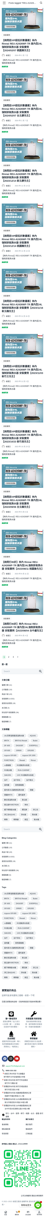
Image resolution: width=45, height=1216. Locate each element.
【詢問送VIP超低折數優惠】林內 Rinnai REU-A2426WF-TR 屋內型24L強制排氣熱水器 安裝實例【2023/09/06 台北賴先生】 (22, 502)
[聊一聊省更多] (11, 1014)
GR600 (18, 750)
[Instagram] (11, 1059)
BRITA (6, 741)
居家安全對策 (7, 703)
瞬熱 (6, 819)
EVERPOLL (33, 745)
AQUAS (33, 736)
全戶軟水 (29, 780)
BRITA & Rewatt (21, 741)
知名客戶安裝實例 (8, 712)
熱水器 (34, 815)
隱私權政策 (6, 1129)
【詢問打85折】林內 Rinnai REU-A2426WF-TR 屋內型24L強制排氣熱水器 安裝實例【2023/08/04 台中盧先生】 (22, 627)
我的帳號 (39, 1214)
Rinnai (33, 760)
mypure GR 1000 (28, 755)
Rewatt (22, 760)
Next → (18, 657)
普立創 (24, 800)
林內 (26, 805)
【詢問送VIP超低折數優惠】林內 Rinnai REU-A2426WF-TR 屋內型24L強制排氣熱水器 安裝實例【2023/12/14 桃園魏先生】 (22, 241)
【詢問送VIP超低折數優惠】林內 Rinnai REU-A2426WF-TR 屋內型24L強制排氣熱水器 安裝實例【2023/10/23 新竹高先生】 (22, 436)
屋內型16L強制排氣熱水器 (14, 790)
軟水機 (36, 819)
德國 (31, 790)
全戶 (6, 780)
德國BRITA (8, 795)
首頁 (5, 1214)
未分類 (4, 708)
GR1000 (30, 750)
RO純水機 (8, 770)
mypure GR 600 (10, 755)
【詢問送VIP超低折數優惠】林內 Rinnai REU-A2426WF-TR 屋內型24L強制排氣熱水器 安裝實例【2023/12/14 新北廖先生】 (22, 175)
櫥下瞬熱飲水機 (10, 810)
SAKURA (7, 775)
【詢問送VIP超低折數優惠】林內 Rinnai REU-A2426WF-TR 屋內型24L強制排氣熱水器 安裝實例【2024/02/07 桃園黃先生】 (22, 45)
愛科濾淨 (21, 795)
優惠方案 (5, 685)
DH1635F (19, 745)
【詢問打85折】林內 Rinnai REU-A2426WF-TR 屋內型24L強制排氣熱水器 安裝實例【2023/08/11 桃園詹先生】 (22, 565)
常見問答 (5, 1134)
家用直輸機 (19, 785)
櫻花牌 (24, 810)
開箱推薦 (5, 717)
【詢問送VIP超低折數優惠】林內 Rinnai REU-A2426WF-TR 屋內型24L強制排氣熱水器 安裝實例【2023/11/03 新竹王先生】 (22, 371)
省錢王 (8, 55)
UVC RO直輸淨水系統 (25, 775)
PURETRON (9, 760)
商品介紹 (5, 694)
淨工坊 (35, 810)
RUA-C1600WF (24, 770)
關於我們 (29, 1124)
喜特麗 (6, 785)
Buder (35, 741)
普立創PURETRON (11, 805)
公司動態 (5, 690)
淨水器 (23, 815)
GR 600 (7, 750)
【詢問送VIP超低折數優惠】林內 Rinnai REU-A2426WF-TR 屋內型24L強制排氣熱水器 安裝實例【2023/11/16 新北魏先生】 (22, 306)
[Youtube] (17, 1059)
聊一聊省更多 (11, 1019)
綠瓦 (26, 819)
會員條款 (5, 1124)
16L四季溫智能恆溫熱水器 (14, 736)
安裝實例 (6, 35)
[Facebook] (5, 1059)
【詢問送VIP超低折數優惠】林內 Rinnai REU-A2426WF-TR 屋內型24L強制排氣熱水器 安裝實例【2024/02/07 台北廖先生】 (22, 110)
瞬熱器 (16, 819)
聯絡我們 (29, 1129)
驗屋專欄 (5, 722)
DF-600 (7, 745)
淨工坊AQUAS (9, 815)
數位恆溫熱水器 (10, 800)
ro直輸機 (7, 765)
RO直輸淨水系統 (23, 765)
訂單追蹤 (29, 1134)
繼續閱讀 (5, 66)
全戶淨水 (17, 780)
